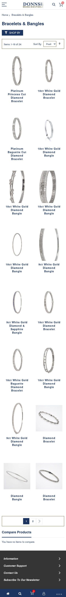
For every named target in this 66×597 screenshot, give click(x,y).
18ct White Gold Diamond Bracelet (49, 94)
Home (5, 15)
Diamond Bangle (17, 497)
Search (54, 4)
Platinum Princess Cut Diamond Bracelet (17, 96)
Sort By (37, 44)
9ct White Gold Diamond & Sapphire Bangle (16, 327)
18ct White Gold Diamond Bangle (49, 152)
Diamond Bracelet (49, 439)
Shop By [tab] (14, 32)
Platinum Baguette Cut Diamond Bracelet (17, 154)
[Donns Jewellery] (33, 5)
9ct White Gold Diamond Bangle (49, 267)
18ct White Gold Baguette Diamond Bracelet (17, 385)
